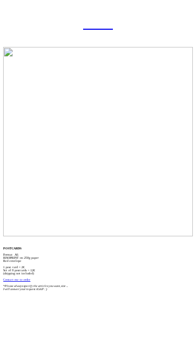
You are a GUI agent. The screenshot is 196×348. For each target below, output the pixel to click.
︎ (88, 23)
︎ (108, 23)
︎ (98, 23)
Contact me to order (16, 279)
